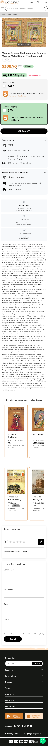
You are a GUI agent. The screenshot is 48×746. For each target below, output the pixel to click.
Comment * (9, 570)
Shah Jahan (38, 434)
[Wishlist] (37, 2)
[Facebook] (15, 726)
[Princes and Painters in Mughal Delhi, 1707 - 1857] (16, 493)
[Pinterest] (22, 726)
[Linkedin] (28, 726)
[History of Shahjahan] (16, 431)
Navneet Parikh (21, 151)
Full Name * (8, 590)
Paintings (9, 14)
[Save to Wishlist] (4, 60)
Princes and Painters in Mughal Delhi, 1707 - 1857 (16, 499)
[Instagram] (25, 726)
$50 (10, 110)
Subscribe (37, 663)
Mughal (15, 14)
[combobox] (23, 8)
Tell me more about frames (17, 96)
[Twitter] (18, 726)
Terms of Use (27, 634)
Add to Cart (24, 131)
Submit (13, 639)
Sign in (32, 2)
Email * (6, 604)
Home (3, 14)
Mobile (6, 620)
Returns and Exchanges (19, 183)
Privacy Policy (39, 634)
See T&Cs (29, 210)
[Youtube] (31, 726)
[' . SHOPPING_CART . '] (42, 2)
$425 (10, 86)
